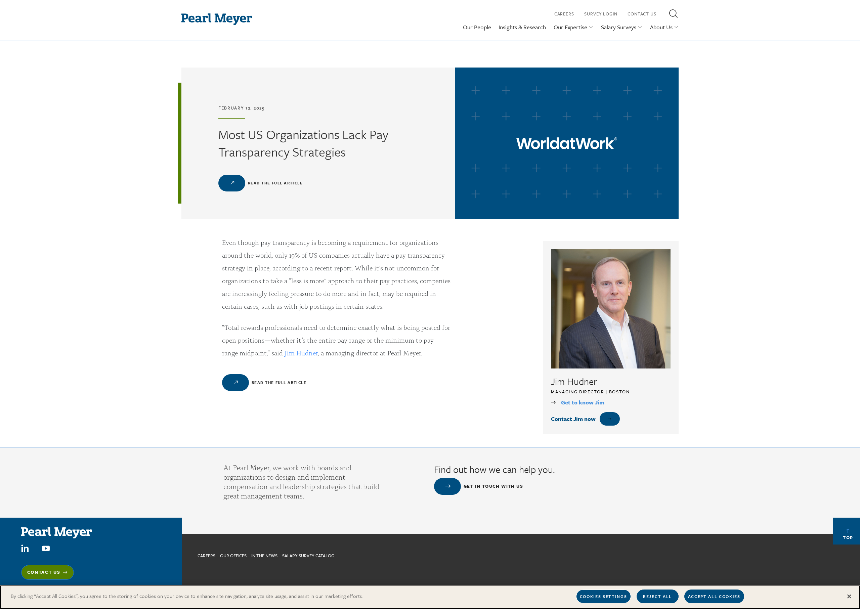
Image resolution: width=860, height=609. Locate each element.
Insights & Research (522, 27)
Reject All (657, 596)
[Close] (849, 596)
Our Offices (233, 555)
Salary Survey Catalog (308, 555)
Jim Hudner (301, 352)
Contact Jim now (573, 419)
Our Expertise (570, 27)
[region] (430, 597)
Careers (564, 13)
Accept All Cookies (714, 596)
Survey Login (600, 13)
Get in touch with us (493, 486)
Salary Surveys (618, 27)
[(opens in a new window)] (25, 548)
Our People (477, 27)
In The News (264, 555)
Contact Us (642, 13)
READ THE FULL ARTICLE (275, 183)
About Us (661, 27)
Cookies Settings (603, 596)
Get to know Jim (582, 402)
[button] (673, 13)
